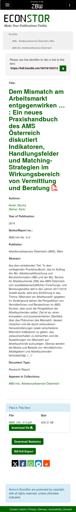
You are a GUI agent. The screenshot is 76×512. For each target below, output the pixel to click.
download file (20, 428)
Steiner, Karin (17, 209)
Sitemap (42, 509)
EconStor (13, 34)
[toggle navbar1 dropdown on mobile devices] (7, 5)
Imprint (23, 509)
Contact (14, 509)
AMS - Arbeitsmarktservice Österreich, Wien (33, 40)
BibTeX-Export (23, 451)
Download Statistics (27, 441)
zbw (37, 6)
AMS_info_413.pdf (20, 422)
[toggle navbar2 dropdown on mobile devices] (69, 5)
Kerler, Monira (17, 205)
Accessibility (55, 509)
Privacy (32, 509)
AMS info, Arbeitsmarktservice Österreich (32, 47)
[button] (15, 463)
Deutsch (67, 509)
